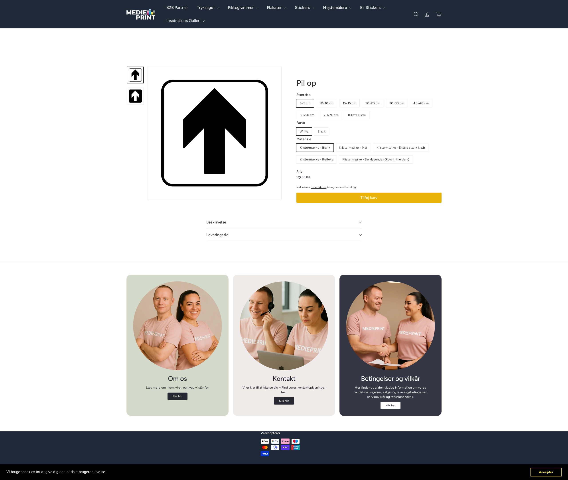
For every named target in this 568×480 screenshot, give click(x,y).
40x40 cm (421, 103)
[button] (108, 472)
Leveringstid (217, 235)
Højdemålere (335, 7)
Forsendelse (318, 187)
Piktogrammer (241, 7)
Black (321, 131)
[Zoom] (214, 133)
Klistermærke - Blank (315, 148)
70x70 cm (331, 115)
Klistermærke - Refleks (316, 159)
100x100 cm (357, 115)
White (304, 131)
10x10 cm (326, 103)
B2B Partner (177, 7)
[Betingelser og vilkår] (390, 325)
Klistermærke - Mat (353, 148)
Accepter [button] (546, 472)
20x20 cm (372, 103)
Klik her (177, 396)
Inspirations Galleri (183, 20)
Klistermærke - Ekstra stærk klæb (401, 148)
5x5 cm (305, 103)
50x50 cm (307, 115)
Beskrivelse (216, 222)
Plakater (275, 7)
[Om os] (177, 325)
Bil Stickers (371, 7)
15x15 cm (349, 103)
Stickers (303, 7)
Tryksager (206, 7)
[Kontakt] (284, 325)
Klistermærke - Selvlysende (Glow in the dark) (375, 159)
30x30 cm (396, 103)
